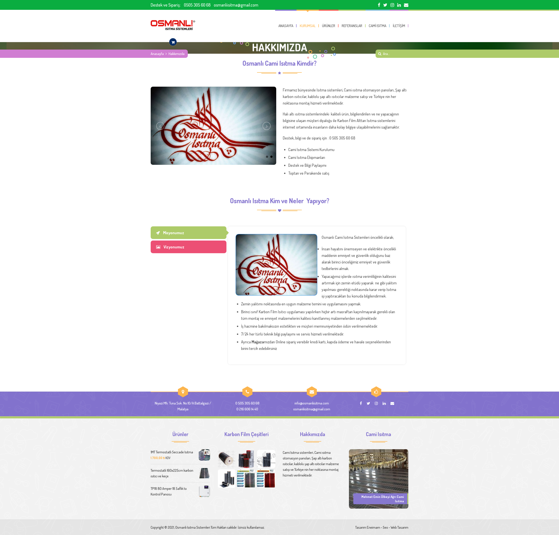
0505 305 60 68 (197, 5)
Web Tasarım (399, 527)
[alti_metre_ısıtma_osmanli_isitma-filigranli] (246, 479)
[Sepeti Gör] (173, 42)
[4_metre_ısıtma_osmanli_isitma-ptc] (266, 479)
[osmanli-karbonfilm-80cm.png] (226, 459)
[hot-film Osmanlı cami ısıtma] (226, 479)
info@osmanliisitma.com (312, 403)
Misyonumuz (173, 232)
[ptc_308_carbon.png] (246, 459)
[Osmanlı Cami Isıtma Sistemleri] (173, 25)
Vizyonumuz (174, 246)
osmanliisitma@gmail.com (236, 5)
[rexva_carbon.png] (266, 459)
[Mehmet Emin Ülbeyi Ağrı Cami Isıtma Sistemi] (378, 478)
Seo (385, 527)
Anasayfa (157, 54)
